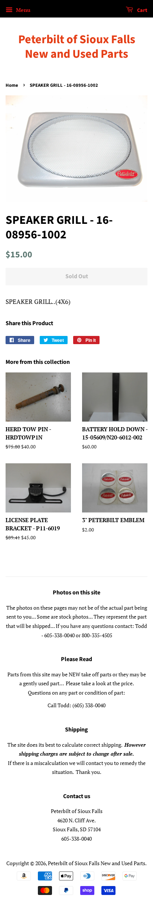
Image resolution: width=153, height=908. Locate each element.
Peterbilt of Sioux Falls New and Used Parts (76, 46)
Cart (141, 10)
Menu (22, 9)
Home (12, 85)
